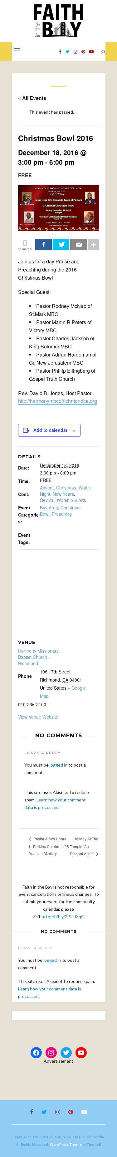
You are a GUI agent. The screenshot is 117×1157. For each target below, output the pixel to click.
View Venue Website (38, 717)
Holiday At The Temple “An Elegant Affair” (84, 846)
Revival (47, 500)
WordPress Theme (66, 1144)
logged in (58, 764)
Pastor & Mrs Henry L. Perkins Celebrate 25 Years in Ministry (49, 846)
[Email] (78, 244)
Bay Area (49, 507)
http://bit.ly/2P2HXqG (63, 916)
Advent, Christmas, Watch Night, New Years (65, 490)
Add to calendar (50, 430)
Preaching (62, 514)
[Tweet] (61, 244)
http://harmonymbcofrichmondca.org (57, 400)
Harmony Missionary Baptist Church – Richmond (38, 657)
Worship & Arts (71, 500)
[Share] (43, 244)
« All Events (32, 98)
